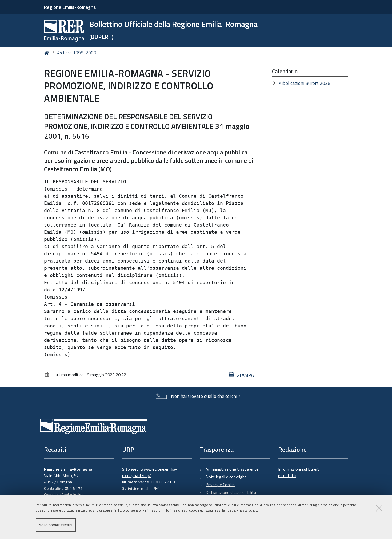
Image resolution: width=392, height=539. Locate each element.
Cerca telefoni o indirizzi (65, 495)
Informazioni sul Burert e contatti (298, 472)
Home (47, 53)
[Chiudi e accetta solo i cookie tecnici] (379, 508)
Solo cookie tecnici (55, 525)
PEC (155, 488)
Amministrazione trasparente (232, 469)
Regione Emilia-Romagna (70, 7)
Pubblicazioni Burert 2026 (303, 83)
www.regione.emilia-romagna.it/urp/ (149, 472)
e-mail (142, 488)
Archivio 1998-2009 (76, 52)
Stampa (245, 375)
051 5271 (74, 488)
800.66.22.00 (163, 482)
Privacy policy (247, 510)
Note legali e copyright (226, 477)
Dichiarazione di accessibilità (231, 492)
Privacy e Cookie (220, 484)
